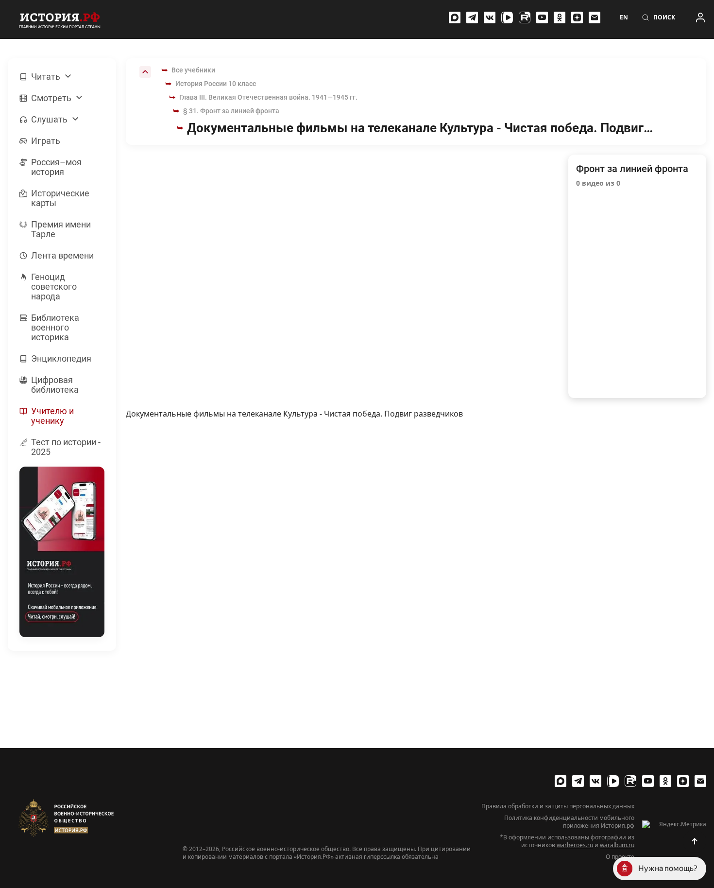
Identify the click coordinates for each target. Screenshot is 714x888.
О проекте (620, 857)
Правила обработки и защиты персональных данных (557, 806)
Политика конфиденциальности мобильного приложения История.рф (569, 822)
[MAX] (454, 17)
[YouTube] (542, 17)
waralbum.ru (617, 845)
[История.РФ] (60, 19)
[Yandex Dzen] (577, 17)
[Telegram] (472, 17)
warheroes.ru (575, 845)
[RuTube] (524, 17)
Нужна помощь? (667, 868)
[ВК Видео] (507, 17)
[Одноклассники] (559, 17)
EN (624, 17)
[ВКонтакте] (489, 17)
